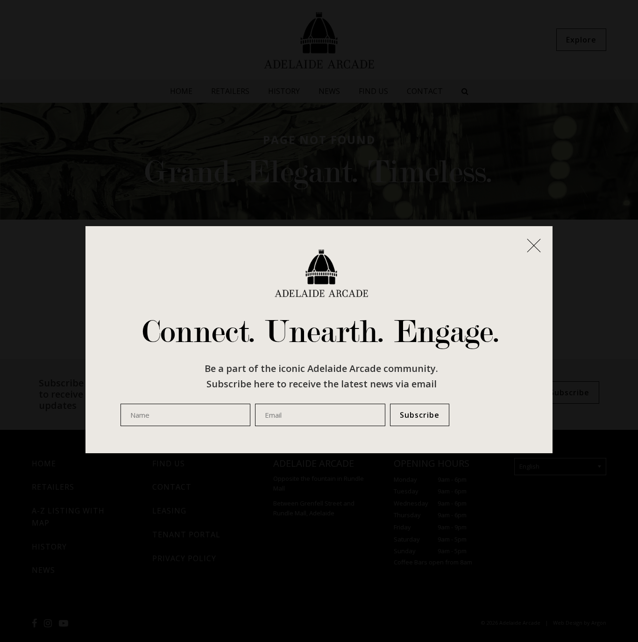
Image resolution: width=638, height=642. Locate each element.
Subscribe (420, 415)
